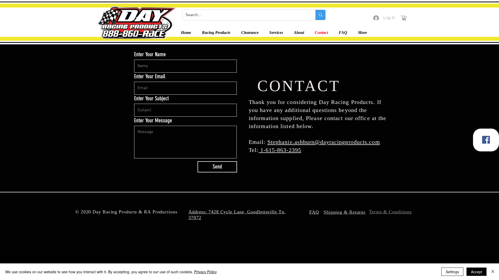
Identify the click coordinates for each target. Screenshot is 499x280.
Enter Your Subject (151, 98)
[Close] (493, 272)
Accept (476, 271)
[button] (404, 17)
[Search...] (320, 15)
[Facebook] (486, 140)
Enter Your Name (150, 54)
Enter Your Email (149, 76)
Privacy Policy (205, 271)
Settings (452, 271)
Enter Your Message (153, 120)
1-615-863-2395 (279, 150)
